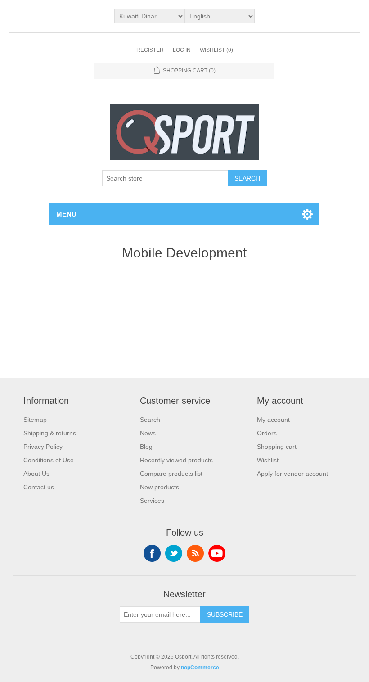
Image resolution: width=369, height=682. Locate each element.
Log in (182, 50)
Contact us (38, 487)
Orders (267, 433)
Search (247, 178)
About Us (36, 473)
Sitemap (35, 419)
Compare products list (171, 473)
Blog (146, 446)
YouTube (216, 553)
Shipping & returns (49, 433)
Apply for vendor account (292, 473)
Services (152, 500)
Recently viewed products (176, 460)
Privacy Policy (43, 446)
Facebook (152, 553)
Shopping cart (277, 446)
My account (273, 419)
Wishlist (268, 460)
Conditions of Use (48, 460)
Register (150, 50)
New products (159, 487)
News (148, 433)
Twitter (173, 553)
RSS (195, 553)
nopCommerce (200, 667)
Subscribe (225, 614)
